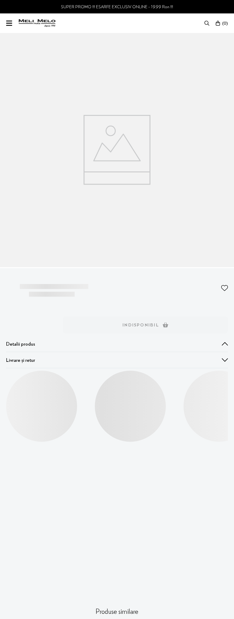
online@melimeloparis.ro (122, 243)
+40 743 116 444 (122, 233)
